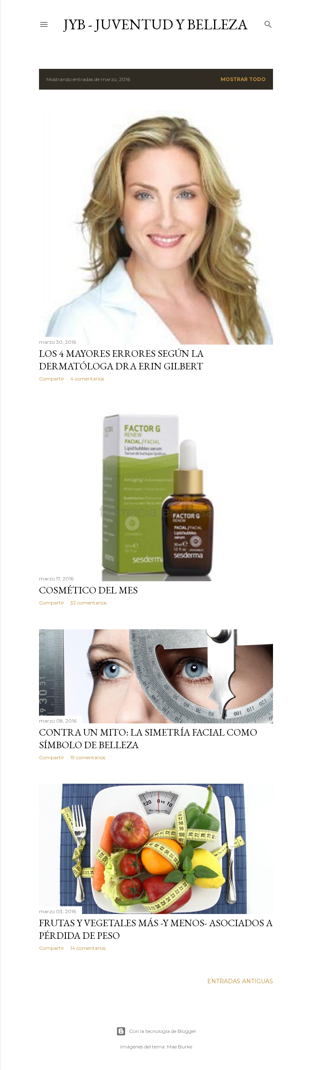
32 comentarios (88, 603)
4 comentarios (87, 379)
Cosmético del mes (88, 590)
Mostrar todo (243, 79)
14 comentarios (88, 948)
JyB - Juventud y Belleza (155, 24)
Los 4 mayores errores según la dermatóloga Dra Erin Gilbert (121, 359)
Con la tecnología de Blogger (162, 1031)
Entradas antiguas (240, 981)
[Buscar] (268, 23)
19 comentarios (87, 757)
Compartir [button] (51, 379)
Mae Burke (179, 1047)
